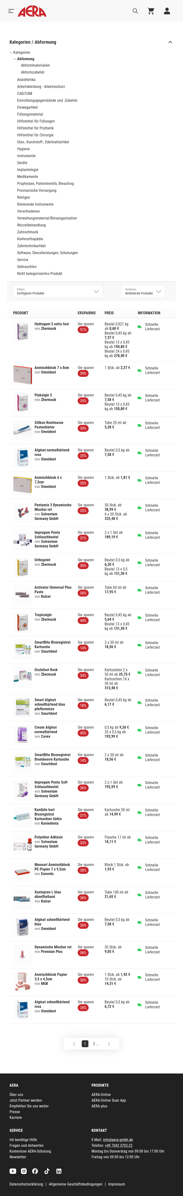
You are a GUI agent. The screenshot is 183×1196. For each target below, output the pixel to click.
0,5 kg (109, 727)
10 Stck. (111, 979)
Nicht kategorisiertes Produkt (39, 273)
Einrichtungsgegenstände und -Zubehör (47, 100)
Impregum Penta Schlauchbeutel (47, 534)
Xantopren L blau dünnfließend (48, 894)
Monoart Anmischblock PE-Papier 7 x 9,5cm (52, 866)
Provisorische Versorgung (36, 190)
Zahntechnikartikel (31, 246)
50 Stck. (111, 505)
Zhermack (48, 328)
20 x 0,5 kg (113, 732)
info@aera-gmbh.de (118, 1139)
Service (22, 259)
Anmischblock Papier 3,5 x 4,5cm (51, 976)
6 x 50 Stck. (113, 514)
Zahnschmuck (27, 232)
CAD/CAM (24, 93)
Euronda (47, 873)
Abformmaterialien (35, 65)
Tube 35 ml (113, 422)
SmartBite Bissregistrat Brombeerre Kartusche (53, 757)
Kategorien (21, 52)
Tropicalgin (43, 615)
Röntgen (23, 197)
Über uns (16, 1094)
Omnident (48, 372)
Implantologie (27, 169)
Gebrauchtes (26, 266)
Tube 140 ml (114, 892)
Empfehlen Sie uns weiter (29, 1106)
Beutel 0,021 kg (116, 324)
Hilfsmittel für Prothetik (35, 128)
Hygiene (23, 149)
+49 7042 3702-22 (118, 1145)
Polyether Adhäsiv (49, 837)
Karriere (16, 1117)
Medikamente (27, 176)
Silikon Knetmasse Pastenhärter (49, 424)
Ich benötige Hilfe (23, 1139)
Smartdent (49, 651)
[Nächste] (109, 1043)
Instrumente (26, 156)
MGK (44, 983)
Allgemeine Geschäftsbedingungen (75, 1184)
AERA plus (99, 1106)
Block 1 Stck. (114, 864)
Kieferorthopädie (30, 239)
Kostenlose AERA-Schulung (30, 1151)
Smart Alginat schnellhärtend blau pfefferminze (50, 704)
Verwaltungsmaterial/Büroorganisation (47, 218)
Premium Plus (51, 951)
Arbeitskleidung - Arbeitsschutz (41, 86)
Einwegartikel (27, 107)
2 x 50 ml (112, 642)
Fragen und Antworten (27, 1145)
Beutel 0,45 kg (116, 333)
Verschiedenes (28, 211)
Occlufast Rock (46, 669)
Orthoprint (42, 560)
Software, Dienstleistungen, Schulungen (47, 253)
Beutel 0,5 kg (115, 450)
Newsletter (18, 1157)
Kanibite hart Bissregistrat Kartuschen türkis (48, 814)
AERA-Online (101, 1094)
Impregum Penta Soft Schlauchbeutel (51, 784)
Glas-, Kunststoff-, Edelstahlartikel (43, 142)
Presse (15, 1112)
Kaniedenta (50, 823)
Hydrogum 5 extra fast (52, 324)
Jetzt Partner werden (26, 1100)
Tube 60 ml (113, 587)
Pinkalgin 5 (43, 395)
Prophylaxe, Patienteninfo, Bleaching (45, 183)
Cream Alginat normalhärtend (46, 729)
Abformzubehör (33, 72)
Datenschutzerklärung (26, 1184)
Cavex (45, 736)
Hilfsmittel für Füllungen (36, 121)
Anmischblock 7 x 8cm (52, 367)
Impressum (116, 1184)
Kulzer (46, 596)
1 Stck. (110, 367)
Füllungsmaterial (30, 114)
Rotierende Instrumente (35, 204)
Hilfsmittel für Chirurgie (35, 135)
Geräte (22, 162)
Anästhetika (26, 79)
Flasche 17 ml (115, 837)
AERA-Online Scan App (109, 1100)
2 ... (96, 1043)
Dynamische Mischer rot (53, 947)
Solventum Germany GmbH (46, 516)
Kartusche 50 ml (117, 809)
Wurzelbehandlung (31, 225)
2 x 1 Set (111, 532)
